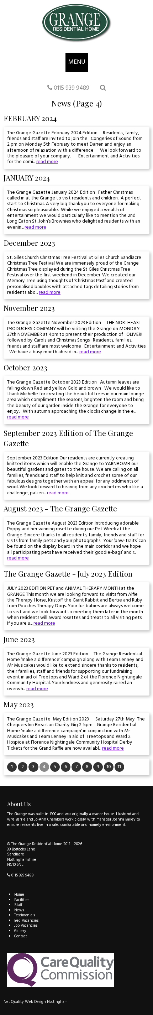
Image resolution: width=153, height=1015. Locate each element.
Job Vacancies (25, 925)
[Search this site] (103, 88)
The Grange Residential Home (36, 844)
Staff (18, 905)
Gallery (20, 931)
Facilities (21, 900)
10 (108, 767)
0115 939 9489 (70, 88)
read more (47, 162)
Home (19, 894)
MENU (76, 62)
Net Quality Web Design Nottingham (36, 1002)
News (19, 910)
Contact (20, 936)
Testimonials (24, 915)
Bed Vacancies (26, 920)
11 (119, 767)
